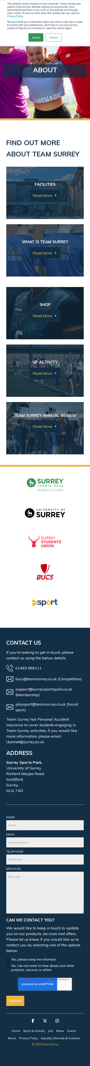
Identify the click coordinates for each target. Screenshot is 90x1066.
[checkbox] (45, 963)
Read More (42, 195)
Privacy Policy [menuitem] (28, 1038)
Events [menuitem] (71, 1031)
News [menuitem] (60, 1031)
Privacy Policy (15, 16)
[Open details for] (45, 489)
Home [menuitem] (16, 1031)
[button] (33, 1023)
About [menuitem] (12, 1038)
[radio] (45, 959)
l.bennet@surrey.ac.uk (25, 741)
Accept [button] (36, 37)
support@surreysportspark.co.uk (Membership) (43, 692)
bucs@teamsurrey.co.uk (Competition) (48, 678)
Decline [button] (53, 37)
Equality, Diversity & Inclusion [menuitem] (60, 1038)
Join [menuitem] (50, 1031)
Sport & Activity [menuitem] (34, 1031)
